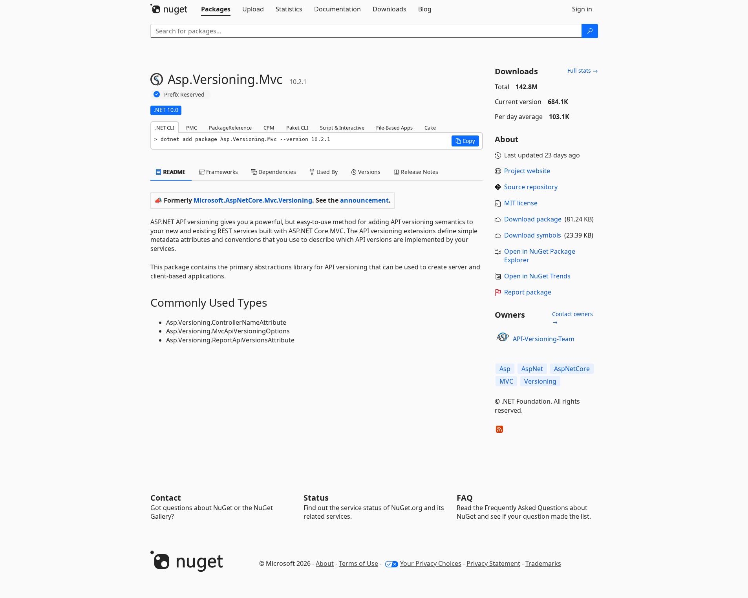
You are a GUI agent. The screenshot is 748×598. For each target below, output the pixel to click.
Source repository (531, 187)
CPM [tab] (268, 127)
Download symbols (532, 235)
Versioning (540, 381)
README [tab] (174, 172)
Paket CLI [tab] (297, 127)
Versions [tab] (368, 172)
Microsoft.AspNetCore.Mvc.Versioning (253, 200)
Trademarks (543, 563)
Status (316, 497)
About (325, 563)
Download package (532, 219)
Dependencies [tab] (276, 172)
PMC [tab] (191, 127)
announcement (364, 200)
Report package (527, 292)
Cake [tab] (430, 127)
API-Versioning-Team (543, 339)
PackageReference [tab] (230, 127)
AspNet (532, 368)
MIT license (521, 203)
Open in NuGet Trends (537, 276)
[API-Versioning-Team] (503, 339)
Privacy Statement (493, 563)
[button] (465, 140)
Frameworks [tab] (221, 172)
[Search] (590, 31)
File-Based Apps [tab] (394, 127)
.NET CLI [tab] (164, 127)
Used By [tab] (326, 172)
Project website (527, 170)
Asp (504, 368)
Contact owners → (572, 318)
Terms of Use (358, 563)
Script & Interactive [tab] (342, 127)
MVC (506, 381)
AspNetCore (572, 368)
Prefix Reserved (184, 94)
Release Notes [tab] (418, 172)
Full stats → (582, 70)
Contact (165, 497)
